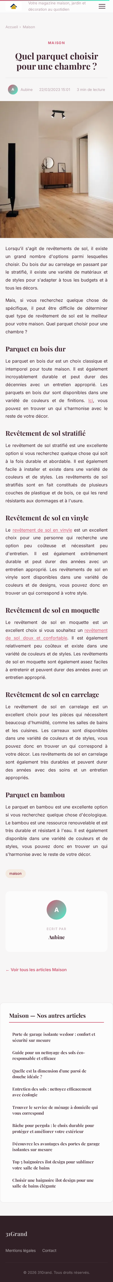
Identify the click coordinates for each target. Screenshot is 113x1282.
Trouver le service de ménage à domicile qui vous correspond (55, 1110)
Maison (29, 27)
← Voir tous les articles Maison (36, 969)
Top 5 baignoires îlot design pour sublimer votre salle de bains (53, 1164)
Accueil (11, 27)
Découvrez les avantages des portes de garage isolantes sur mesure (56, 1146)
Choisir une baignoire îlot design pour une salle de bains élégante (53, 1183)
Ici (90, 400)
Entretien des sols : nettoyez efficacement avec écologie (51, 1091)
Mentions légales (20, 1250)
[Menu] (102, 6)
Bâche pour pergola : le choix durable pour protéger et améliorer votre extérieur (53, 1128)
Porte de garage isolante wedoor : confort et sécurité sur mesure (53, 1037)
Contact (49, 1250)
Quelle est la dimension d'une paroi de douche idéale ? (49, 1073)
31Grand (16, 1233)
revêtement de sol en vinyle (42, 530)
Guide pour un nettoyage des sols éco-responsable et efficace (48, 1055)
